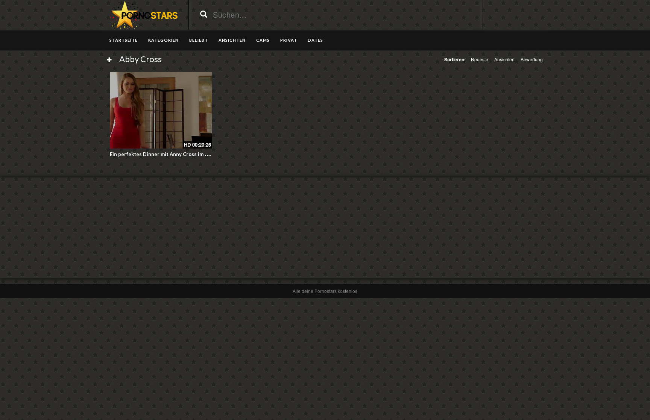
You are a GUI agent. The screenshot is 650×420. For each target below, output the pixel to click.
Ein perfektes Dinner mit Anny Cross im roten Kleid (171, 154)
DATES (315, 40)
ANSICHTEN (232, 40)
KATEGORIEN (163, 40)
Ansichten (504, 59)
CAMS (263, 40)
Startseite (123, 40)
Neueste (479, 59)
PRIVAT (288, 40)
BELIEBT (198, 40)
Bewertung (532, 59)
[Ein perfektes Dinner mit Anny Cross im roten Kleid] (161, 110)
